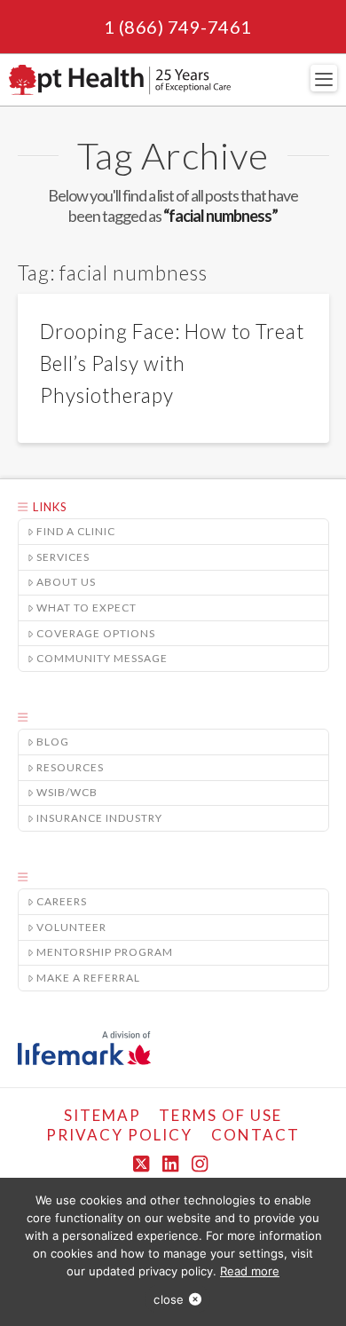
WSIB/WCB (67, 792)
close (168, 1299)
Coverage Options (95, 633)
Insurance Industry (99, 818)
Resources (70, 767)
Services (63, 557)
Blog (52, 741)
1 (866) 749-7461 (178, 26)
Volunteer (71, 927)
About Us (66, 581)
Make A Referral (88, 977)
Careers (61, 901)
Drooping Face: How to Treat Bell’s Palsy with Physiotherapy (172, 363)
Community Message (102, 658)
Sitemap (102, 1115)
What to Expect (86, 607)
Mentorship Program (104, 952)
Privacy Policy (119, 1134)
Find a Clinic (75, 531)
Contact (255, 1134)
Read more (249, 1271)
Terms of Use (220, 1115)
